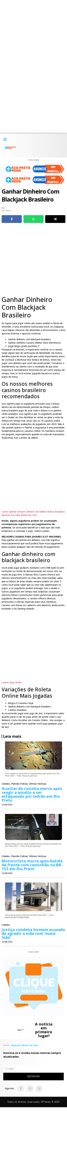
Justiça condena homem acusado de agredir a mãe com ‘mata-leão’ (33, 933)
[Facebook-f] (20, 1088)
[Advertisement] (33, 33)
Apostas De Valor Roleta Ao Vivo (19, 515)
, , (24, 783)
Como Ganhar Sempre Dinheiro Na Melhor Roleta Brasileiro (33, 511)
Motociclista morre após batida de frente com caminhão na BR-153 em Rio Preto (32, 864)
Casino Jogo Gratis (11, 682)
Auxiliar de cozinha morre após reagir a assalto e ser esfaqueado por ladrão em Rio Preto (32, 794)
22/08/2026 (7, 804)
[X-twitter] (39, 1088)
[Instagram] (30, 1088)
